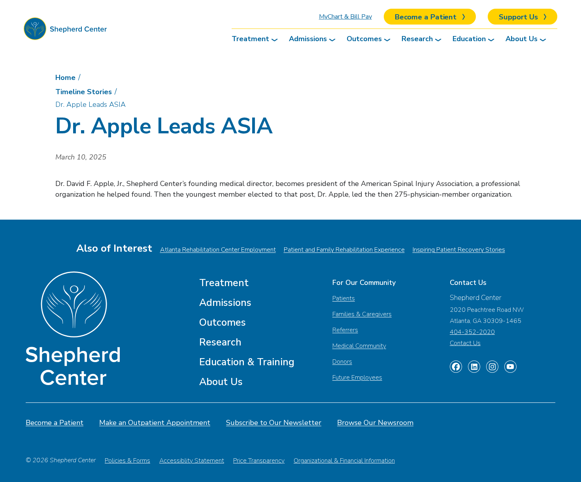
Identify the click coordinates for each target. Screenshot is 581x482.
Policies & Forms (127, 460)
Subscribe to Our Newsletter (273, 422)
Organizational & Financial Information (344, 460)
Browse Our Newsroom (375, 422)
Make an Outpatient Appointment (154, 422)
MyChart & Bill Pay (345, 16)
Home (65, 77)
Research (417, 39)
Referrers (345, 330)
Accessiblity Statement (191, 460)
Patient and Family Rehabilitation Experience (344, 249)
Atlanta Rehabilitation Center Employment (218, 249)
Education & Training (246, 362)
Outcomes (364, 39)
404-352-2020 (472, 332)
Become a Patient (54, 422)
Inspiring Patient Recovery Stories (459, 249)
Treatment (250, 39)
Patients (343, 298)
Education (469, 39)
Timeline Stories (83, 92)
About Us (522, 39)
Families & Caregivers (362, 314)
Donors (342, 361)
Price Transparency (259, 460)
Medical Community (359, 346)
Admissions (308, 39)
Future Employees (357, 377)
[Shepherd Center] (65, 30)
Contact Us (465, 343)
